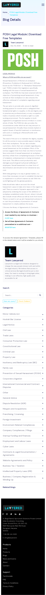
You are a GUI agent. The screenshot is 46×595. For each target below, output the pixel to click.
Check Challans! (24, 301)
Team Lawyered (14, 260)
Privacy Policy (8, 586)
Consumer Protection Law (15, 341)
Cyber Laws (8, 446)
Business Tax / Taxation (13, 466)
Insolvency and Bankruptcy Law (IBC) (20, 362)
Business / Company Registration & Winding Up (19, 478)
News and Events (9, 559)
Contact (6, 566)
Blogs (5, 555)
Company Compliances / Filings (17, 430)
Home (5, 12)
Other (5, 392)
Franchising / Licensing (13, 414)
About (5, 562)
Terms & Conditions (10, 583)
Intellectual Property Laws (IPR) (17, 471)
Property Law (9, 357)
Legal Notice (8, 324)
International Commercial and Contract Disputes (21, 386)
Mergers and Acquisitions (14, 408)
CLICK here (9, 218)
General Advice (10, 398)
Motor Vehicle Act (11, 314)
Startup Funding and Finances (16, 435)
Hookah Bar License (12, 319)
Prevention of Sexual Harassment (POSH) (22, 373)
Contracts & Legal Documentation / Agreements (19, 453)
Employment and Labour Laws (17, 441)
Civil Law (7, 330)
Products (6, 552)
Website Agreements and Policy (17, 460)
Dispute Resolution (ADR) (14, 403)
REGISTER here (10, 227)
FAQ (4, 580)
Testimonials (8, 576)
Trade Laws (8, 335)
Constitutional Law (11, 346)
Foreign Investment (12, 419)
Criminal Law (9, 351)
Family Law (8, 368)
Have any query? (10, 301)
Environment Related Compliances (19, 425)
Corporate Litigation (12, 378)
